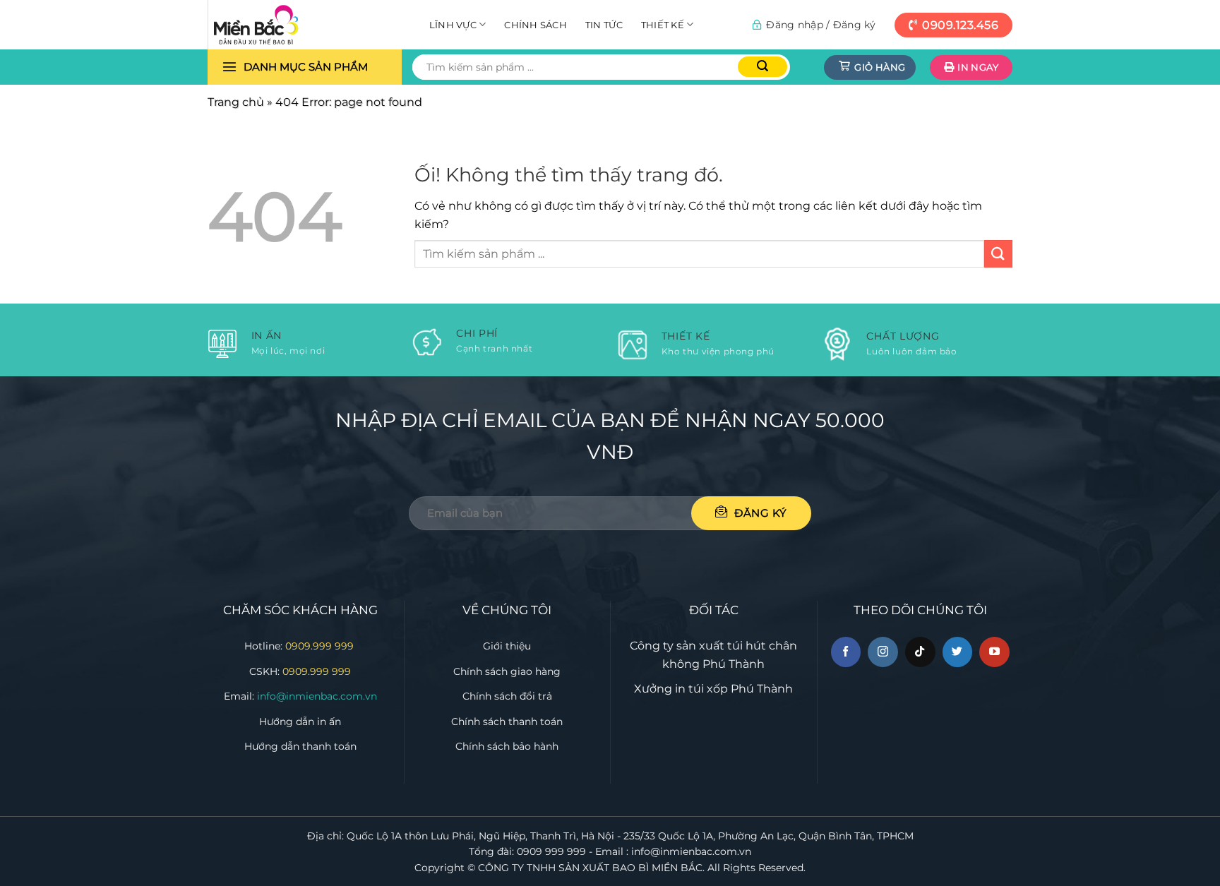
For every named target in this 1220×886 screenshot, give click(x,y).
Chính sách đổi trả (507, 696)
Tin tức (604, 24)
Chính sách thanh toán (507, 721)
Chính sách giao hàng (507, 671)
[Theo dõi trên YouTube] (994, 652)
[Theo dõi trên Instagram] (883, 652)
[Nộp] (762, 66)
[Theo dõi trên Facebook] (846, 652)
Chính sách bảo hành (506, 746)
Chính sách (535, 24)
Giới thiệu (507, 646)
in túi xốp (701, 688)
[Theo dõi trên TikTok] (920, 652)
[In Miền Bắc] (278, 24)
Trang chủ (236, 102)
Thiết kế (662, 24)
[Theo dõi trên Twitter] (958, 652)
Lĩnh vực (453, 24)
